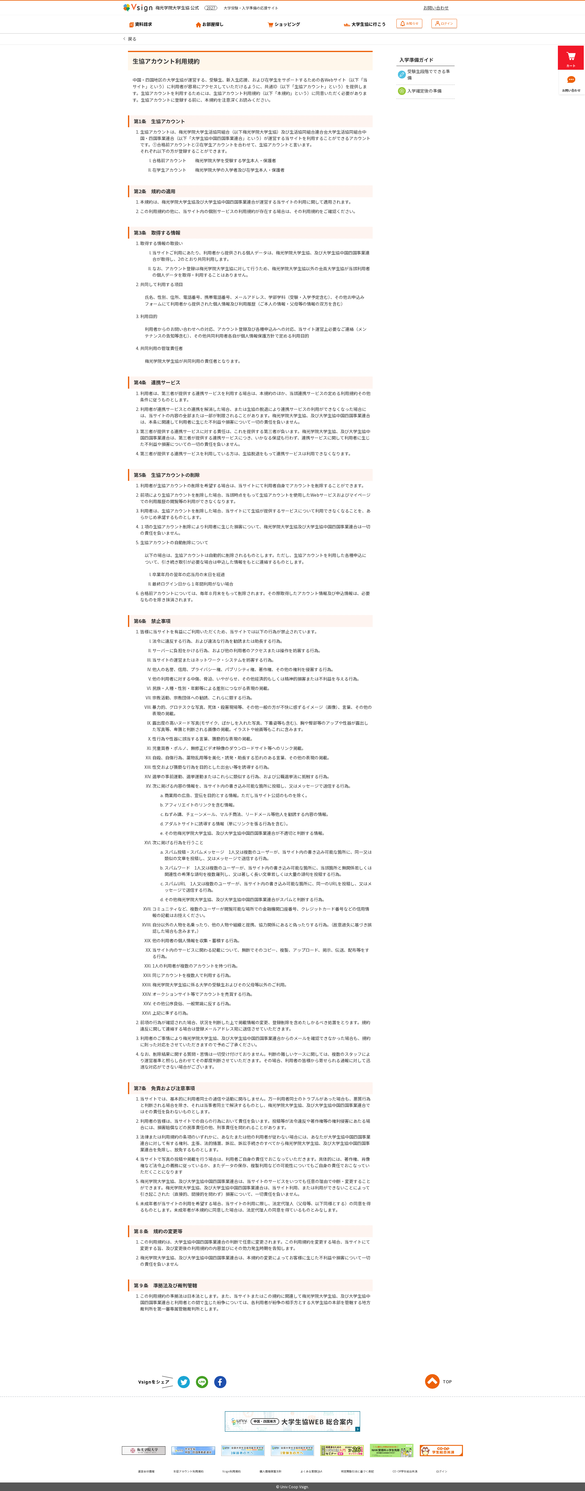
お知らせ (412, 23)
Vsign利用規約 (231, 1471)
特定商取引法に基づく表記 (357, 1471)
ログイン (447, 23)
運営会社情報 (146, 1471)
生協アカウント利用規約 (188, 1471)
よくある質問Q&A (311, 1471)
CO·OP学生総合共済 (405, 1471)
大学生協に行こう (369, 24)
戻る (132, 39)
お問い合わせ (436, 8)
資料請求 (143, 24)
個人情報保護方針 (271, 1471)
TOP (447, 1381)
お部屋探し (213, 24)
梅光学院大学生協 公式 (216, 8)
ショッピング (287, 24)
